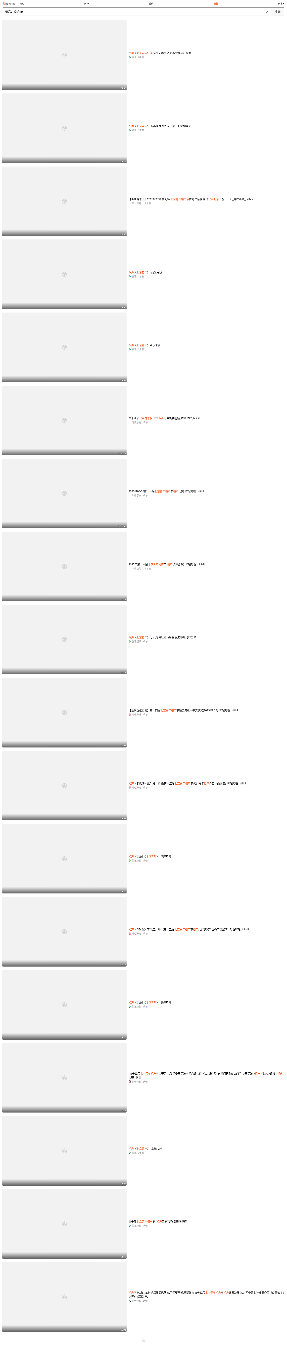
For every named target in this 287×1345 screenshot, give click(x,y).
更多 (280, 3)
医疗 (86, 3)
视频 (215, 3)
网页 (21, 3)
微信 (151, 3)
